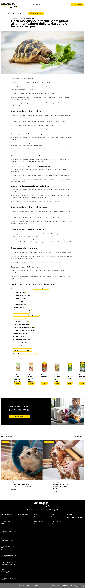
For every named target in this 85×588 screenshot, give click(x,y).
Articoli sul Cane (4, 516)
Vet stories (36, 525)
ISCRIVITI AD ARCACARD (19, 416)
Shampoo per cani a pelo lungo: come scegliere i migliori (61, 486)
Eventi (2, 523)
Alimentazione (37, 516)
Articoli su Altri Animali (5, 521)
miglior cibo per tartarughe (41, 289)
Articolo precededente (6, 436)
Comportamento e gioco (39, 521)
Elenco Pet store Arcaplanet (7, 553)
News (2, 525)
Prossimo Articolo (79, 436)
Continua (13, 489)
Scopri (17, 383)
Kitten (52, 523)
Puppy (35, 523)
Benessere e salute (30, 18)
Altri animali (22, 18)
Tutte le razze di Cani (22, 516)
